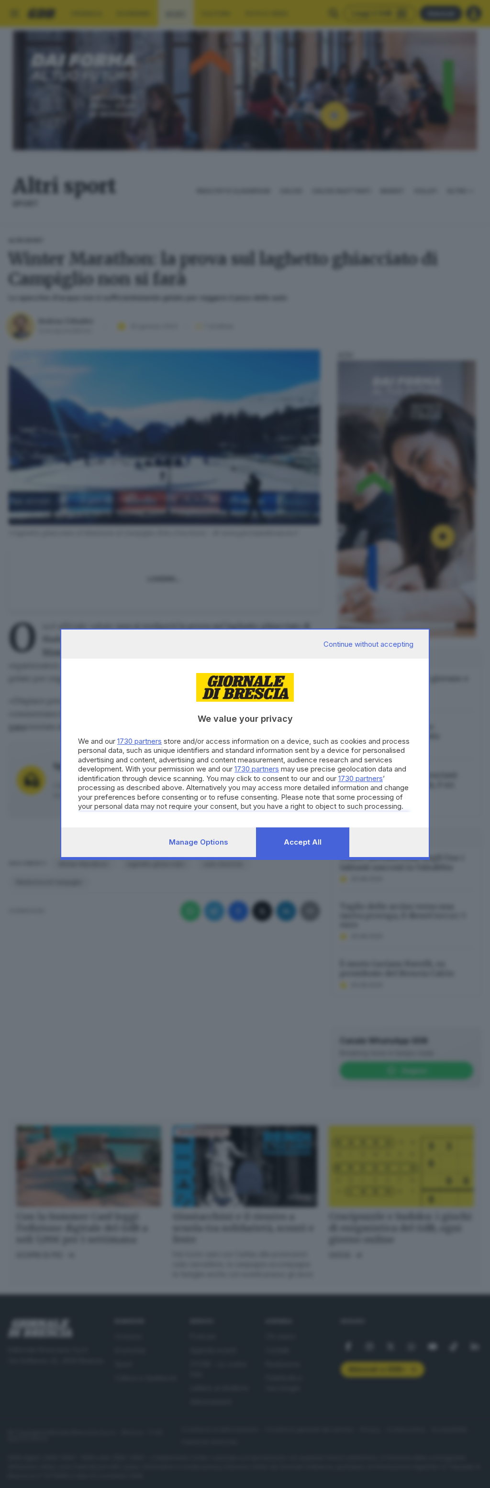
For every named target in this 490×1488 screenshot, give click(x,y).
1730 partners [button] (139, 741)
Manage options (198, 842)
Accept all (303, 842)
